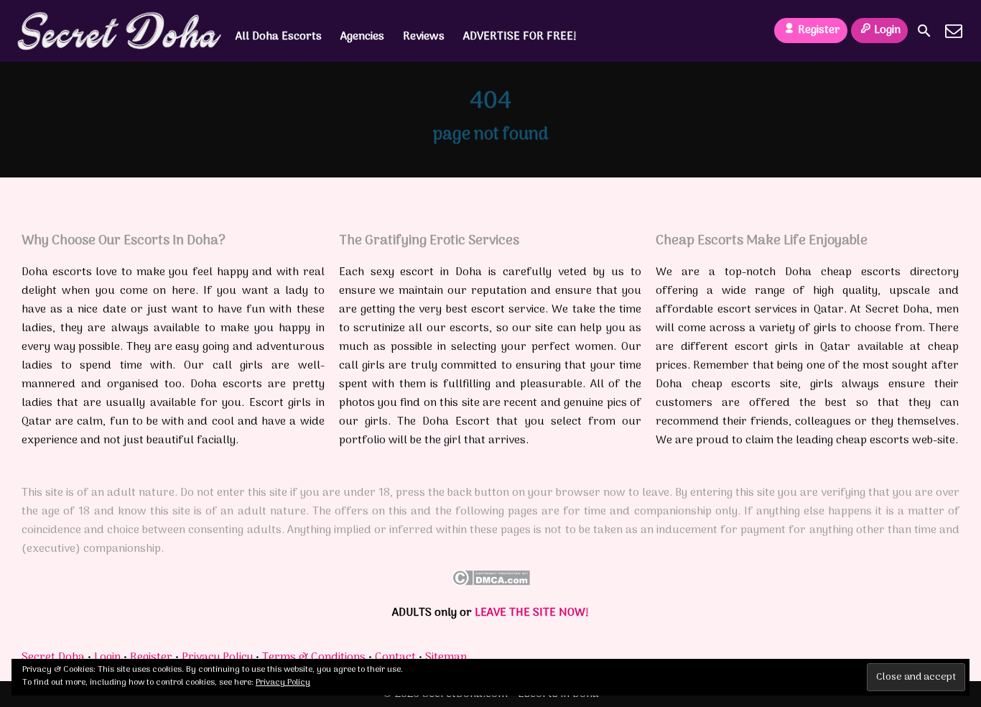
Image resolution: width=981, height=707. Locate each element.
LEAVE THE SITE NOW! (532, 613)
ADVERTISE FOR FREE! (520, 36)
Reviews (424, 36)
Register (819, 30)
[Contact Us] (954, 31)
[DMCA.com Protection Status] (491, 582)
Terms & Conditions (314, 657)
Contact (395, 657)
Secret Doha (53, 657)
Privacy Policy (217, 657)
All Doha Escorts (279, 36)
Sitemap (446, 657)
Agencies (362, 36)
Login (887, 30)
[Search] (924, 31)
